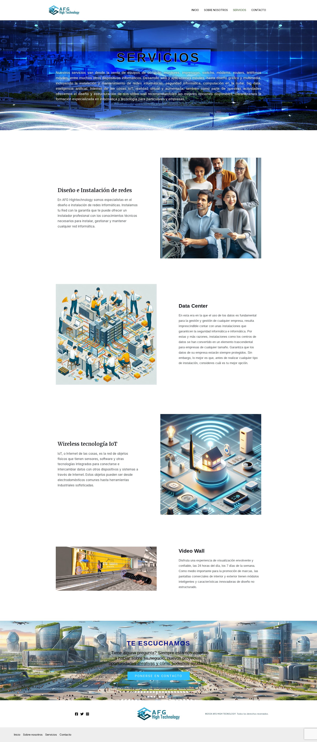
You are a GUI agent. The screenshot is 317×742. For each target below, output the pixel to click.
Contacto (258, 10)
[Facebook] (76, 714)
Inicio (195, 10)
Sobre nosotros (216, 10)
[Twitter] (82, 714)
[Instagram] (87, 714)
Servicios (239, 10)
